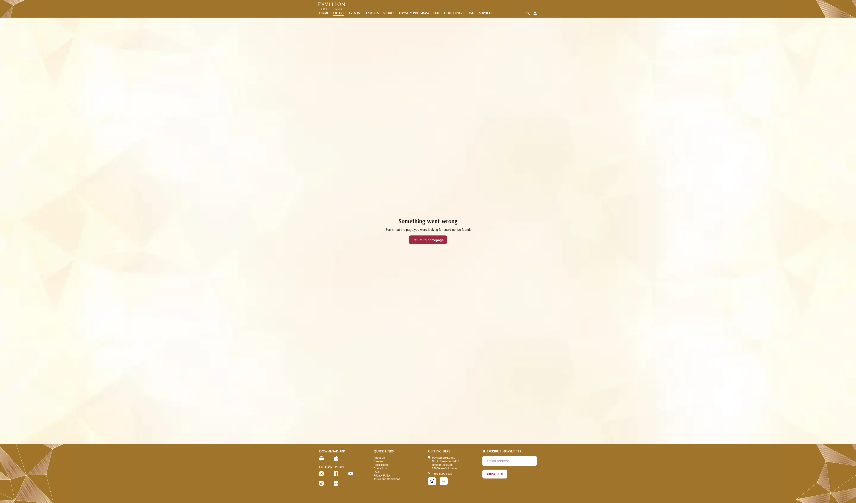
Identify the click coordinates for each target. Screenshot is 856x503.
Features (371, 13)
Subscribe (495, 474)
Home (324, 13)
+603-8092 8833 (442, 473)
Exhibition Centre (448, 13)
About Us (379, 457)
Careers (378, 461)
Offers (338, 13)
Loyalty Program (414, 13)
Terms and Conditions (387, 479)
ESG (471, 13)
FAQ (376, 472)
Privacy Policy (382, 475)
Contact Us (380, 468)
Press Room (381, 464)
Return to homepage (428, 240)
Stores (388, 13)
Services (485, 13)
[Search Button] (528, 13)
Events (354, 13)
